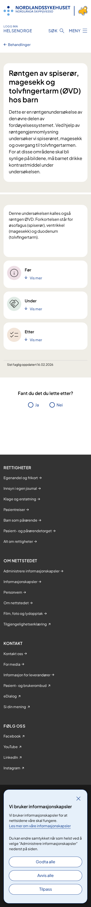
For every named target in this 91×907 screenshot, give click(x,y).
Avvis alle (45, 875)
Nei (60, 404)
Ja (37, 404)
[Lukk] (78, 798)
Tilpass (45, 889)
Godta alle (45, 861)
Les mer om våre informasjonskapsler (40, 825)
